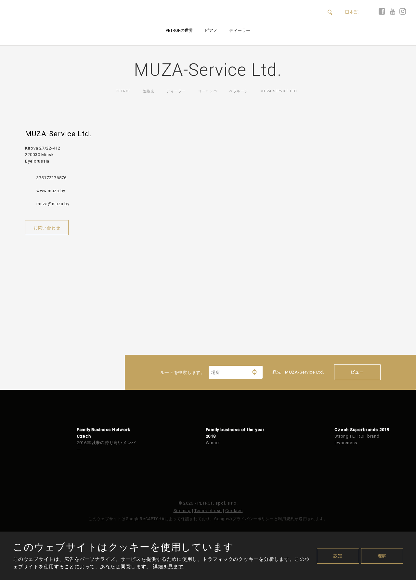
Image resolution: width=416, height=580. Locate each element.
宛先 (298, 372)
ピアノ (211, 30)
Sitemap (182, 510)
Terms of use (208, 510)
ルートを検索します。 (183, 372)
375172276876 (51, 177)
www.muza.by (50, 190)
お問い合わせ (46, 227)
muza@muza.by (53, 203)
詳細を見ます (168, 567)
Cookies (233, 510)
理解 (382, 555)
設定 (338, 555)
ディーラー (239, 30)
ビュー (357, 372)
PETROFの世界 (179, 30)
